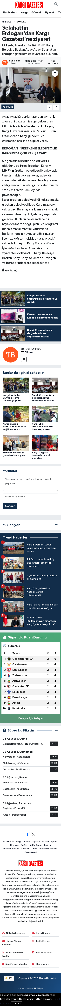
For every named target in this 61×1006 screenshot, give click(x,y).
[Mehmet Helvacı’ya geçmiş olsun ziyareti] (16, 442)
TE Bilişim (27, 352)
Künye (34, 848)
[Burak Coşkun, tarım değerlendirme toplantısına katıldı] (45, 385)
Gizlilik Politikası (11, 848)
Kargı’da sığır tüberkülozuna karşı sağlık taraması (14, 427)
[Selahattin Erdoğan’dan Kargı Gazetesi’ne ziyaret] (30, 85)
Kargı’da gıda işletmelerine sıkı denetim (41, 455)
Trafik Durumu (43, 941)
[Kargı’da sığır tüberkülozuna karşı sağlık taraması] (16, 414)
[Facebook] (27, 834)
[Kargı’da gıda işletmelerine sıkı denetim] (45, 442)
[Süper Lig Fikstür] (56, 730)
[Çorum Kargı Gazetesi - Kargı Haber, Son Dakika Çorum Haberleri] (29, 4)
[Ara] (56, 4)
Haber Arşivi (42, 964)
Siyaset (49, 12)
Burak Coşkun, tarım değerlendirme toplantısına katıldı (43, 398)
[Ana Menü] (3, 4)
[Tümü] (56, 525)
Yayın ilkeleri (30, 852)
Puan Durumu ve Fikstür (12, 954)
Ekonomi (14, 845)
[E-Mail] (24, 359)
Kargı (24, 12)
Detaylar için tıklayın (30, 718)
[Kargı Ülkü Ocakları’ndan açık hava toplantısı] (45, 414)
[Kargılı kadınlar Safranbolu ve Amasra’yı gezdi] (16, 385)
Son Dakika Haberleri (16, 964)
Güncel (36, 12)
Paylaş (9, 107)
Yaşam (45, 841)
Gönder (10, 506)
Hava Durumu (43, 933)
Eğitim (54, 841)
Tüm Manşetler (44, 952)
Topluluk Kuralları (48, 848)
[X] (33, 834)
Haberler (7, 22)
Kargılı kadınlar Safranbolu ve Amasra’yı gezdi (12, 398)
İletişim (25, 848)
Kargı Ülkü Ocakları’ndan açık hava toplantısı (42, 427)
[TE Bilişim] (10, 354)
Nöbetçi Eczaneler (16, 933)
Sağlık (24, 845)
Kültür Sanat (35, 845)
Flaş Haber (9, 12)
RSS (10, 978)
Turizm (47, 845)
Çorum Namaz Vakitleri (11, 943)
